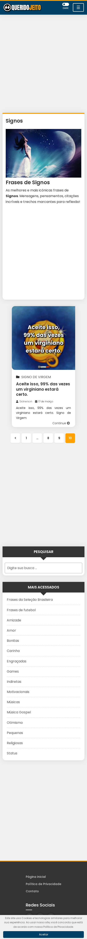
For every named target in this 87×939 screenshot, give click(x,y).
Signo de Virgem (36, 377)
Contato (32, 891)
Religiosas (15, 743)
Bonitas (13, 640)
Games (13, 671)
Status (12, 753)
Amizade (14, 620)
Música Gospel (19, 712)
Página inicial (36, 877)
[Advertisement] (43, 65)
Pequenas (15, 732)
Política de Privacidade (43, 884)
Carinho (13, 650)
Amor (11, 630)
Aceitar (43, 934)
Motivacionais (18, 691)
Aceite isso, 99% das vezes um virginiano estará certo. (43, 389)
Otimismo (15, 722)
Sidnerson (25, 401)
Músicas (13, 702)
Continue (59, 423)
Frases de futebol (21, 610)
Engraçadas (16, 661)
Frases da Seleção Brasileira (30, 599)
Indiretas (14, 681)
